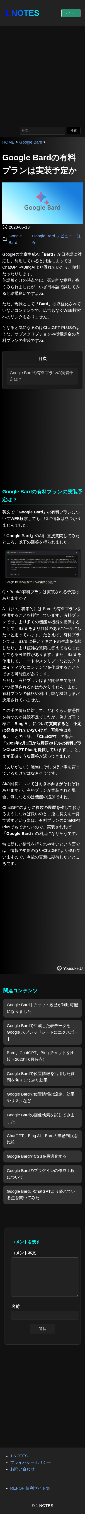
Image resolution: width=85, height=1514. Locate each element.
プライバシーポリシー (30, 1462)
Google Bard (30, 142)
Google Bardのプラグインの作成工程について (41, 1173)
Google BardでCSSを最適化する (37, 1156)
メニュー (71, 13)
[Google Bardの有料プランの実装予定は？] (42, 577)
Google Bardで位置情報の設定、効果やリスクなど (41, 1097)
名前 (16, 1306)
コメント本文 (24, 1253)
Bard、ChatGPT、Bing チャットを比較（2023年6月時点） (40, 1056)
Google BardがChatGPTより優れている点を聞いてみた (41, 1194)
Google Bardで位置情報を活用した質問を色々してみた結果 (41, 1076)
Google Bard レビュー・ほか (56, 239)
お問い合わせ (22, 1469)
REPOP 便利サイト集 (30, 1488)
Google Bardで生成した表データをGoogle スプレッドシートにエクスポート (42, 1032)
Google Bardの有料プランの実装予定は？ (41, 376)
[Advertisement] (42, 75)
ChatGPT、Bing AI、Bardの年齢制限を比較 (42, 1139)
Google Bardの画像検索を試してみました (41, 1118)
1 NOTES (22, 13)
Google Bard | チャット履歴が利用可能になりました (42, 1008)
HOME (8, 142)
